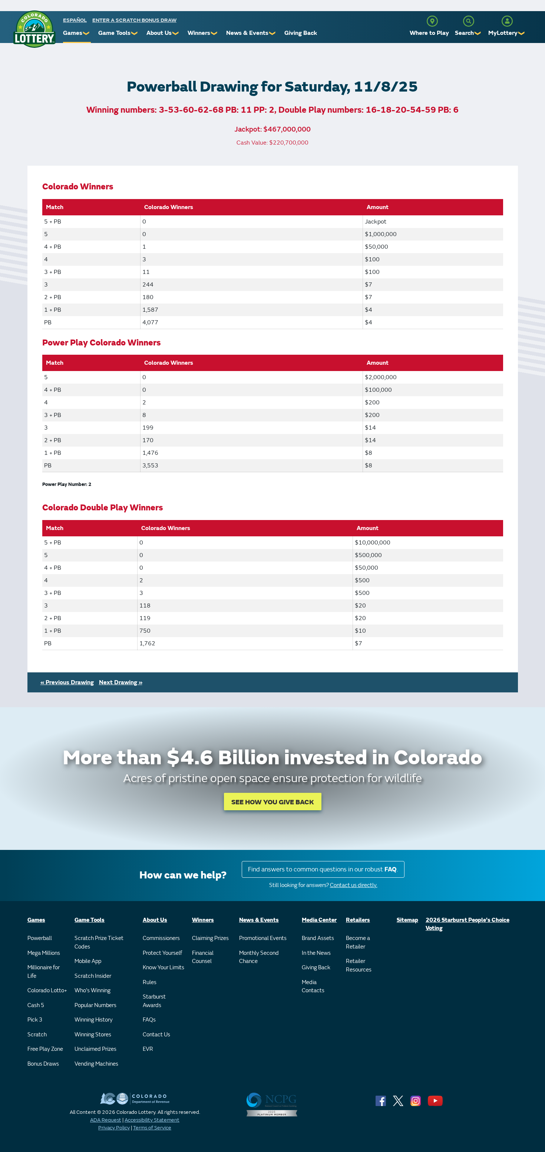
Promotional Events (263, 938)
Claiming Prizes (210, 938)
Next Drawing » (120, 682)
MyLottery (503, 33)
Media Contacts (313, 986)
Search (464, 33)
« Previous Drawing (67, 682)
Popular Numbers (95, 1005)
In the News (316, 953)
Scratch (37, 1034)
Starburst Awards (154, 1001)
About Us (159, 33)
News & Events (247, 33)
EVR (148, 1049)
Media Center (319, 920)
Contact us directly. (353, 885)
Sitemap (407, 920)
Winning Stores (93, 1034)
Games (72, 33)
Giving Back (300, 33)
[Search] (468, 21)
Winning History (94, 1019)
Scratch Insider (93, 976)
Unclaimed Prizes (95, 1049)
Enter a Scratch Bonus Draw (134, 20)
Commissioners (161, 938)
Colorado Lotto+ (47, 990)
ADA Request (105, 1120)
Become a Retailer (358, 942)
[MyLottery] (507, 21)
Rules (149, 982)
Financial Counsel (203, 957)
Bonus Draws (43, 1063)
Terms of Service (152, 1128)
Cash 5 (35, 1005)
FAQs (149, 1019)
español (75, 20)
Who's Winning (92, 990)
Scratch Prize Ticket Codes (99, 942)
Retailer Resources (358, 965)
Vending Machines (96, 1063)
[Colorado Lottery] (34, 29)
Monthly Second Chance (259, 957)
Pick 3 (34, 1019)
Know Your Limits (163, 967)
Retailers (358, 920)
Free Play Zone (45, 1049)
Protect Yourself (162, 953)
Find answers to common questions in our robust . (323, 869)
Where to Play (429, 33)
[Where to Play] (432, 21)
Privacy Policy (114, 1128)
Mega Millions (43, 953)
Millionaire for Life (43, 972)
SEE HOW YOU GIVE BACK (272, 802)
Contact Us (156, 1034)
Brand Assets (318, 938)
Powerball (39, 938)
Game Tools (114, 33)
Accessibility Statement (152, 1120)
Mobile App (88, 961)
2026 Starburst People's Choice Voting (467, 924)
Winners (199, 33)
